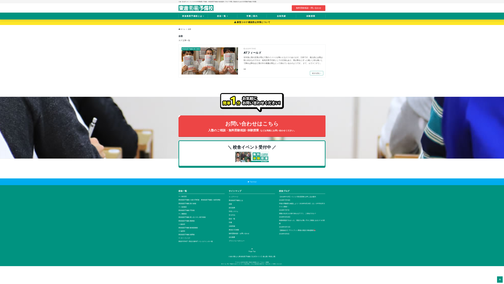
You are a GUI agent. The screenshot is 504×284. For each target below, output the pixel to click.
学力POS (232, 215)
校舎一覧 (221, 16)
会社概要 (232, 237)
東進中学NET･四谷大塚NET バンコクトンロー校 (195, 241)
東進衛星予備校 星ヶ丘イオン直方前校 (192, 217)
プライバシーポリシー (237, 241)
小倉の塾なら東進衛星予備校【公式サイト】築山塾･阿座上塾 (252, 256)
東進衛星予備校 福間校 (186, 234)
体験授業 (310, 16)
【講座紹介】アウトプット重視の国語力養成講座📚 (297, 230)
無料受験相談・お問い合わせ (239, 233)
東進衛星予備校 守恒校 (186, 210)
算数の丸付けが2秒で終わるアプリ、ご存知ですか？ (297, 213)
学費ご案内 (252, 16)
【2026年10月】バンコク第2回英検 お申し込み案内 (297, 197)
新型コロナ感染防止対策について (253, 22)
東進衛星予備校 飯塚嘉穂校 (188, 228)
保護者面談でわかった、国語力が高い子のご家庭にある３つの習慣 (302, 221)
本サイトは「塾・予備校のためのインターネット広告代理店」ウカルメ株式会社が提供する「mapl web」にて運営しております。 (252, 264)
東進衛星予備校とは (192, 16)
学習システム (233, 211)
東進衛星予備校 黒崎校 (186, 221)
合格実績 (281, 16)
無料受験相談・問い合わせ (308, 8)
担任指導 (232, 208)
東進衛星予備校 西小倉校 (191, 49)
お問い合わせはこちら (252, 126)
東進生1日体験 (234, 230)
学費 (230, 222)
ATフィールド (253, 52)
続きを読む (316, 73)
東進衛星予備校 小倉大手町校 (188, 200)
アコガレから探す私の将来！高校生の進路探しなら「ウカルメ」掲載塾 (252, 262)
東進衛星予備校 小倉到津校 (210, 200)
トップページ (233, 197)
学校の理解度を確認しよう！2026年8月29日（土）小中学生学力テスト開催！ (302, 205)
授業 (230, 204)
